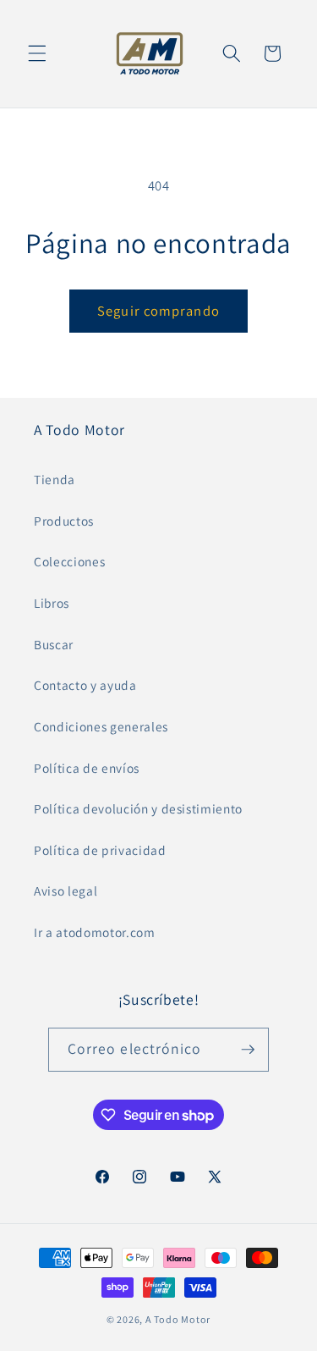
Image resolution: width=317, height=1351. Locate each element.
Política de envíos (86, 767)
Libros (51, 602)
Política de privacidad (100, 849)
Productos (64, 520)
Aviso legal (65, 890)
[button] (37, 53)
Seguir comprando (158, 310)
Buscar (54, 644)
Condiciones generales (101, 726)
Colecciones (69, 561)
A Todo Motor (177, 1319)
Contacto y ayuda (85, 684)
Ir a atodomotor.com (95, 932)
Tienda (54, 479)
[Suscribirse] (247, 1050)
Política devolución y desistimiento (138, 808)
